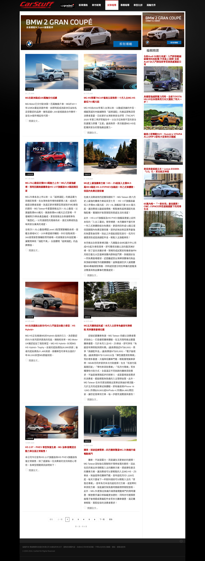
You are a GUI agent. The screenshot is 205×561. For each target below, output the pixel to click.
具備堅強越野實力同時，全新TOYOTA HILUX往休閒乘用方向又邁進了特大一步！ (163, 99)
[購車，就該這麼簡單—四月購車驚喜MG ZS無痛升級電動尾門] (110, 423)
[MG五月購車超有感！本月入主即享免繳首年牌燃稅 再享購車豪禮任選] (110, 299)
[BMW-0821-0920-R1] (163, 29)
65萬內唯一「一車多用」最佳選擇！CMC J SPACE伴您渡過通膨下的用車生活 (162, 206)
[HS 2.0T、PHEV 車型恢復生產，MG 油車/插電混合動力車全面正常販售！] (51, 422)
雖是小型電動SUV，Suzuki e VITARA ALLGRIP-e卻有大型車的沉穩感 (163, 135)
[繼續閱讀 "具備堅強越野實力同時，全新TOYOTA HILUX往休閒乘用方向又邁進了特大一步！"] (163, 117)
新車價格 (83, 5)
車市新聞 (96, 5)
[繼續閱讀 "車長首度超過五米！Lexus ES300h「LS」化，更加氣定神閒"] (163, 187)
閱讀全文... (34, 120)
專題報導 (124, 5)
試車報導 (111, 5)
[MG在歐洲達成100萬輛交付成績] (51, 71)
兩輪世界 (151, 5)
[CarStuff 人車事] (37, 1)
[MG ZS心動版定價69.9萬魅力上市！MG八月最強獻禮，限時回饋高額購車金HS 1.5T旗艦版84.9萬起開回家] (51, 156)
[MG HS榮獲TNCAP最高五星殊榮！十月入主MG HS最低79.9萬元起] (110, 71)
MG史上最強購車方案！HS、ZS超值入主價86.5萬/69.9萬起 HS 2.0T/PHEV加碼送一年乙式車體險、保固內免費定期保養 (110, 187)
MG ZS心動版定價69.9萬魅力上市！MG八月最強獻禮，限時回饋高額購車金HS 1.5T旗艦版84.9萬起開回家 (51, 187)
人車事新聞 (29, 89)
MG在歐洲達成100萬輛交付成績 (41, 98)
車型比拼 (138, 5)
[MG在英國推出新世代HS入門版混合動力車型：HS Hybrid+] (51, 299)
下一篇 (102, 519)
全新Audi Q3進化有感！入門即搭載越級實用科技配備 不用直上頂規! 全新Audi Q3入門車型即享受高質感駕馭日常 (162, 60)
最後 (110, 519)
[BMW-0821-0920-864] (81, 32)
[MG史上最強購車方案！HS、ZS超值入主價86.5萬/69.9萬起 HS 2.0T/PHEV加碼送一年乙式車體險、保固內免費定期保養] (110, 156)
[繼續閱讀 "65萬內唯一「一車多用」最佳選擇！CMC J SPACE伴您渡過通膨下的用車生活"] (163, 224)
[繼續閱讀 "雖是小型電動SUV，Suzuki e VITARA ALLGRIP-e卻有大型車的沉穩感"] (163, 152)
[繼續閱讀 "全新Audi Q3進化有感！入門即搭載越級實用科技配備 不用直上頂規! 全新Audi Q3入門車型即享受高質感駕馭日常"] (163, 79)
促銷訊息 (87, 89)
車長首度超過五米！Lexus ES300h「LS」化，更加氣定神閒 (161, 170)
